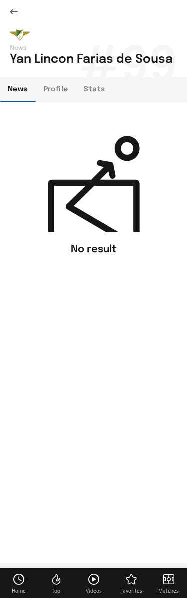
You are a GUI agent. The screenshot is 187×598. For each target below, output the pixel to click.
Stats (94, 89)
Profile (56, 89)
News (18, 89)
